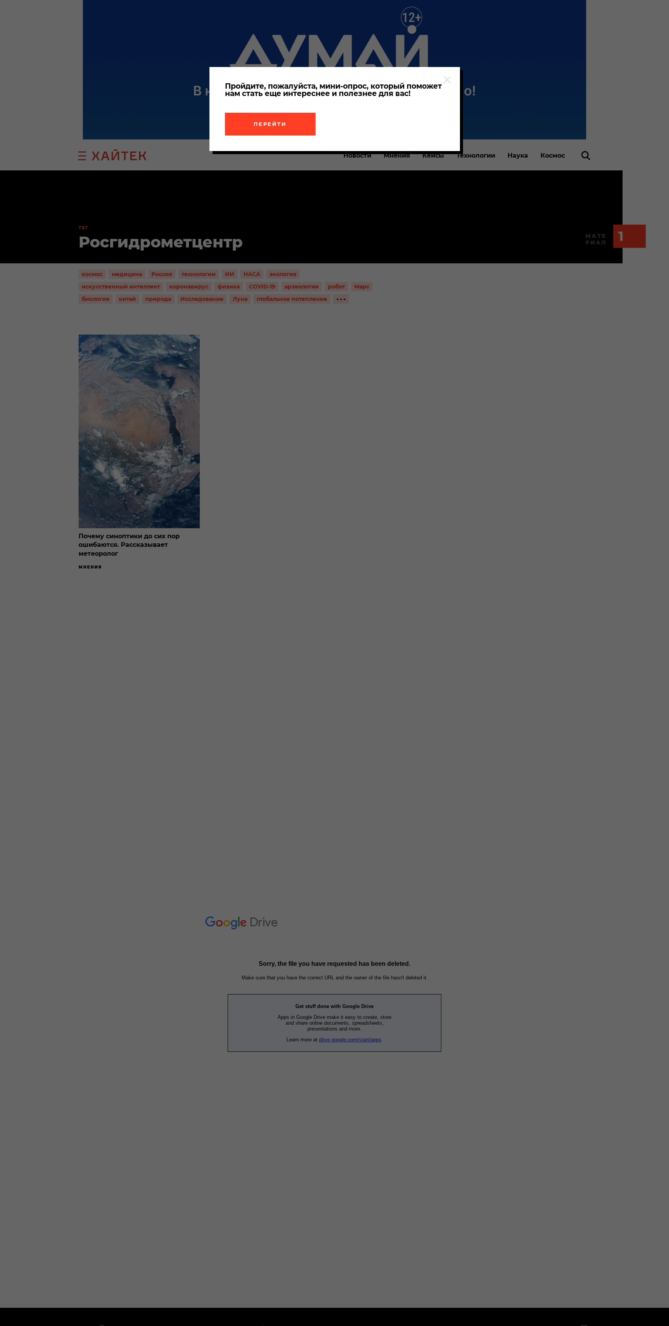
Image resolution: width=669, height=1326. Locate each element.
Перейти (270, 124)
